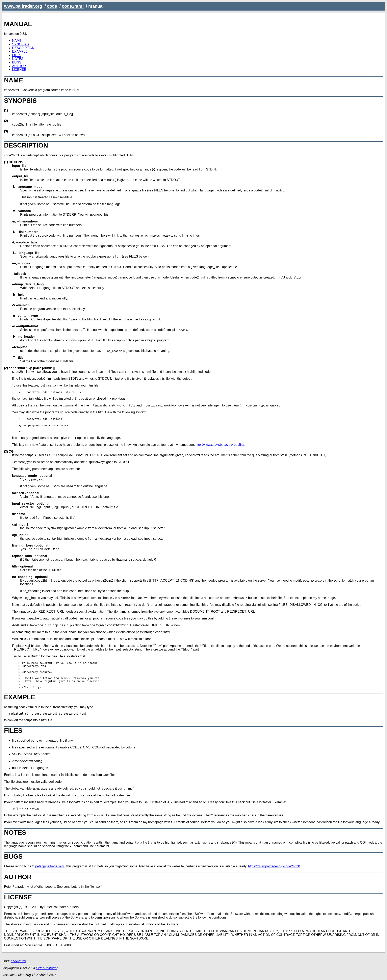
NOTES (17, 58)
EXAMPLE (20, 51)
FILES (16, 55)
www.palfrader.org (23, 6)
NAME (17, 40)
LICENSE (19, 69)
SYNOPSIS (20, 44)
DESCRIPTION (23, 48)
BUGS (16, 62)
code (52, 6)
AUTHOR (19, 66)
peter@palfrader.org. (49, 866)
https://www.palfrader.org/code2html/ (274, 866)
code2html (73, 6)
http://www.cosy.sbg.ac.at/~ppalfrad (221, 444)
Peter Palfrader (46, 968)
